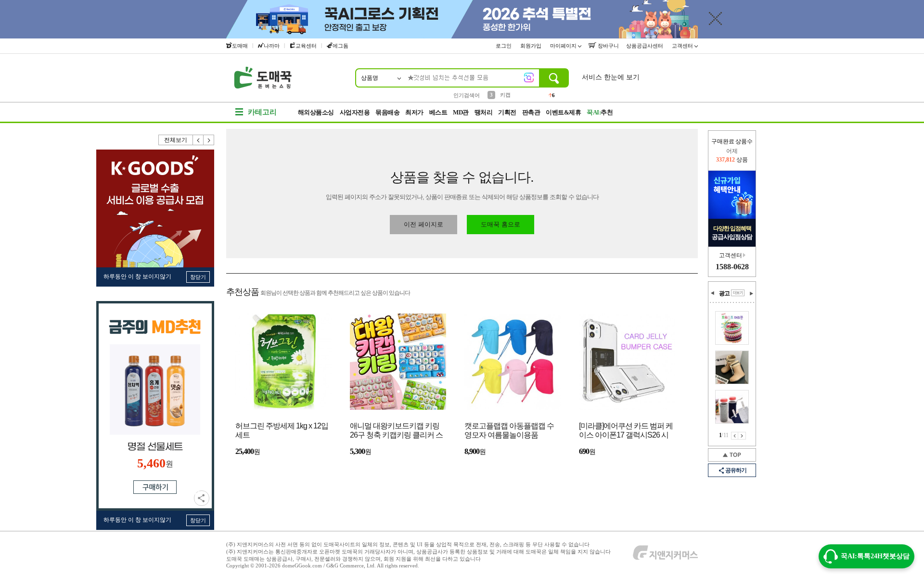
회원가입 (531, 46)
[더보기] (737, 292)
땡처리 (484, 112)
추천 (600, 112)
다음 (209, 140)
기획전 (507, 112)
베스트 (438, 112)
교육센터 (306, 46)
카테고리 (262, 112)
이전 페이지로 (423, 224)
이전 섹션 (712, 293)
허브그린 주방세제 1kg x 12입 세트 (281, 430)
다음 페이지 (742, 436)
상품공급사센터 (645, 46)
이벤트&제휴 (563, 112)
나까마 (272, 46)
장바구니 (607, 46)
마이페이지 (564, 46)
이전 (198, 140)
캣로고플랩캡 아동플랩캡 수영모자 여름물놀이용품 (509, 430)
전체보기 (175, 140)
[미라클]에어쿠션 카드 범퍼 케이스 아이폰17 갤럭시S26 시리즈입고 (626, 431)
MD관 (461, 112)
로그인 (504, 46)
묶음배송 (387, 112)
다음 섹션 (751, 293)
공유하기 (201, 498)
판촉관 (531, 112)
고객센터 (683, 46)
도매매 (240, 46)
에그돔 (340, 46)
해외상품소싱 (316, 112)
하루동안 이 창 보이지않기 (137, 276)
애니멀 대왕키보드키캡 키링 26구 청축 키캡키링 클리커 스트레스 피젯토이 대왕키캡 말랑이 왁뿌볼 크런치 (396, 431)
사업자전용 (355, 112)
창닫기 (198, 277)
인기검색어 (466, 95)
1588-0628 (732, 267)
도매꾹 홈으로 (500, 224)
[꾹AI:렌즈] (529, 77)
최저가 (414, 112)
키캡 (505, 95)
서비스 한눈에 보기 (611, 77)
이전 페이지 (734, 436)
